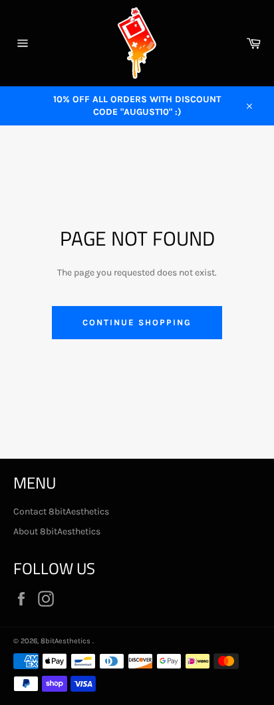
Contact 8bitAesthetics (61, 511)
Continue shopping (136, 322)
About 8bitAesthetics (56, 531)
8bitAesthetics (66, 641)
